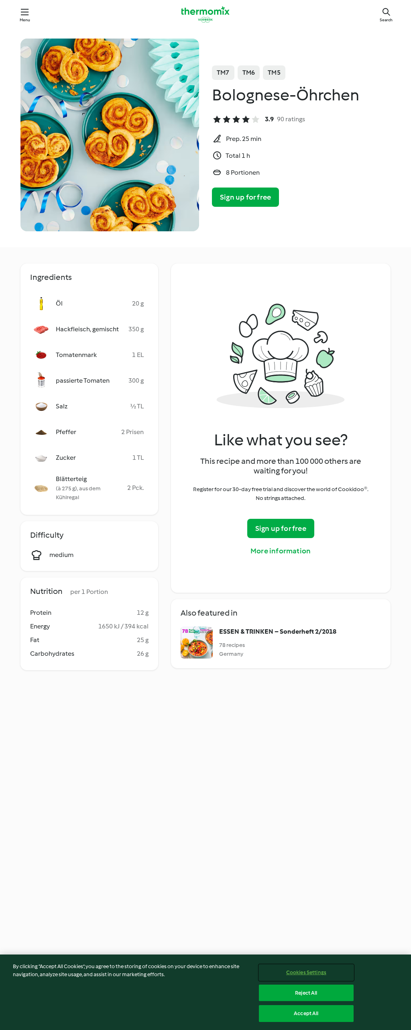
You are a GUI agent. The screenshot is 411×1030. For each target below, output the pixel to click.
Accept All (306, 1013)
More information (280, 551)
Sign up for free (245, 197)
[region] (205, 992)
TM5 (274, 72)
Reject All (306, 993)
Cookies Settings (306, 972)
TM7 (223, 72)
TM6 (248, 72)
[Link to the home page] (205, 14)
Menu (25, 19)
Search (386, 19)
